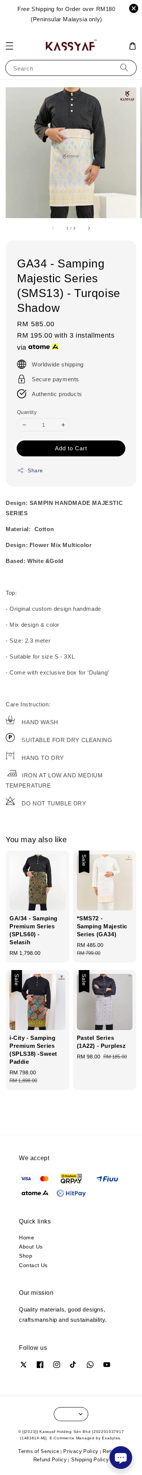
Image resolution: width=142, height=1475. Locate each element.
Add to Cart (71, 448)
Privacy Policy (80, 1451)
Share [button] (35, 470)
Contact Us (33, 1265)
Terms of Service (38, 1451)
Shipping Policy (90, 1459)
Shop (25, 1255)
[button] (9, 46)
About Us (31, 1246)
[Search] (124, 67)
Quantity (27, 412)
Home (26, 1237)
